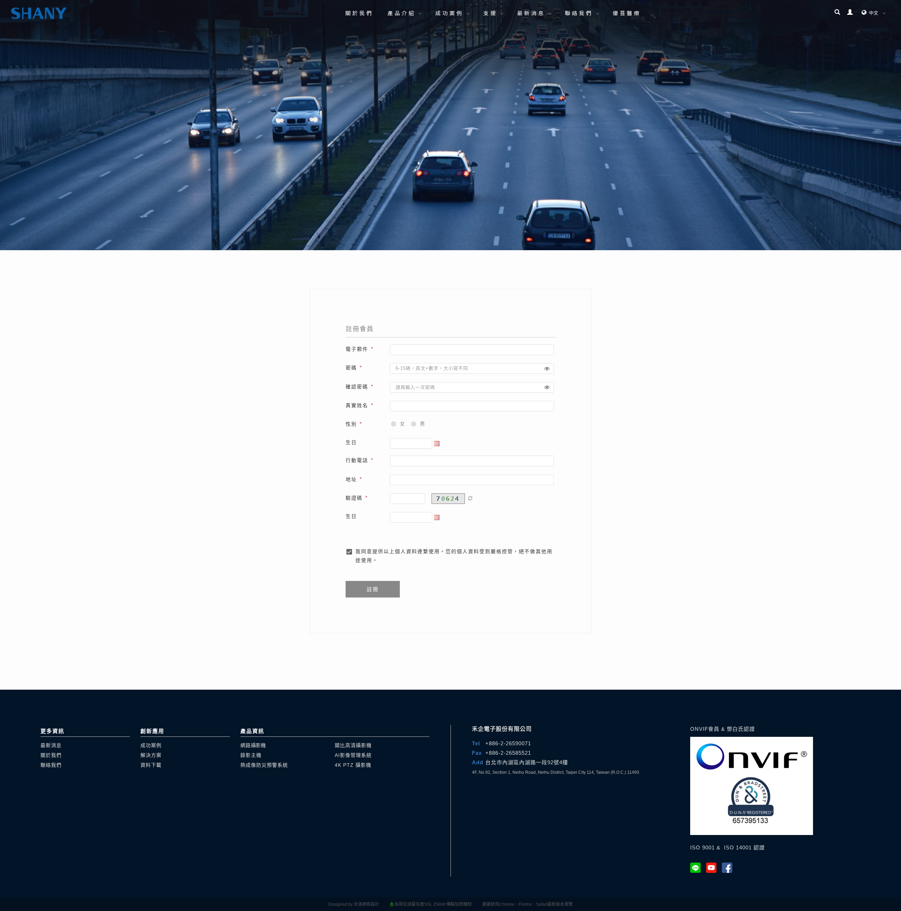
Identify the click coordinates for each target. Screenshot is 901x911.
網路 (253, 745)
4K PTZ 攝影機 (353, 765)
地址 (351, 479)
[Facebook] (730, 867)
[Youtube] (714, 867)
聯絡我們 (579, 13)
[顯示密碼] (547, 368)
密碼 (351, 368)
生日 (351, 442)
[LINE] (698, 867)
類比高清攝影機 (353, 745)
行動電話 (357, 460)
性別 (351, 424)
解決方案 (151, 755)
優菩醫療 (627, 13)
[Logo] (39, 13)
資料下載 (151, 765)
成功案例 (449, 13)
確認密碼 (357, 386)
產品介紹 (402, 13)
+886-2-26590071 (508, 743)
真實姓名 (357, 405)
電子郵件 (357, 349)
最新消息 (531, 13)
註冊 (373, 589)
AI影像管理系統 (353, 755)
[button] (837, 13)
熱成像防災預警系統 (264, 765)
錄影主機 (251, 755)
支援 (490, 13)
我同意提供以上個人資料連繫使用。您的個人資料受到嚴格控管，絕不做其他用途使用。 (454, 556)
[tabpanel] (450, 125)
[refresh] (470, 498)
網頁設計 (370, 904)
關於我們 (359, 13)
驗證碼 (354, 498)
